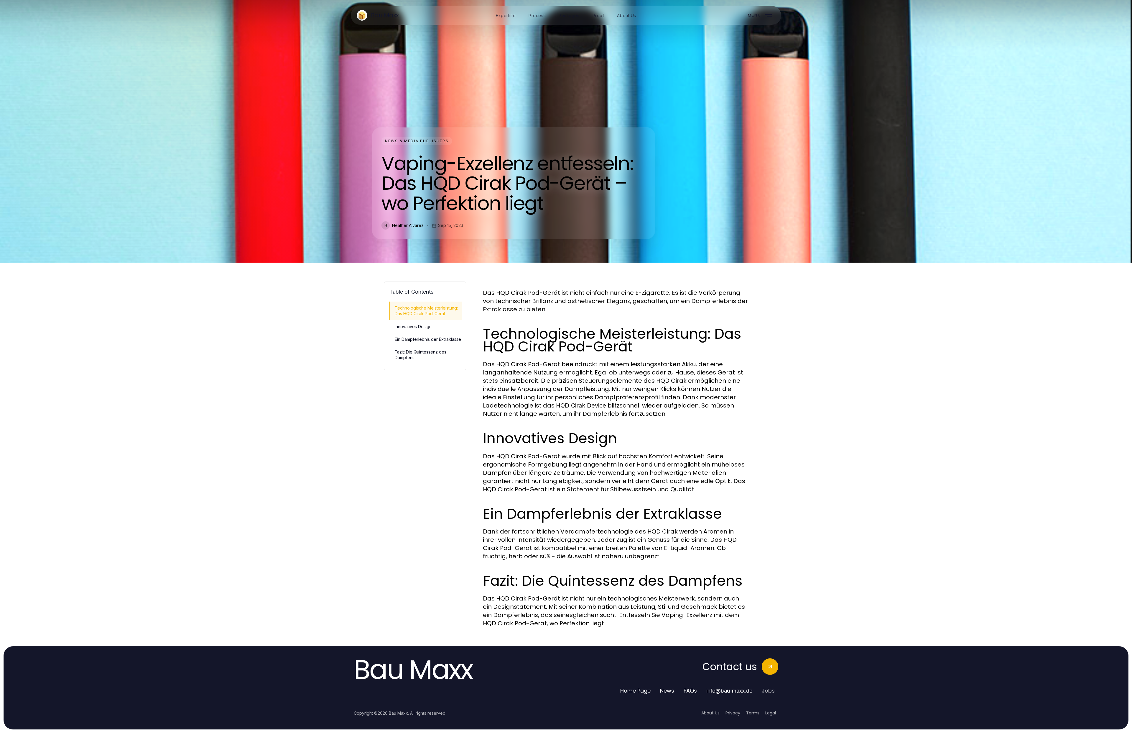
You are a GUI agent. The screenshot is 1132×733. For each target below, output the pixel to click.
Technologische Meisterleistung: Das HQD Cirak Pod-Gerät (426, 310)
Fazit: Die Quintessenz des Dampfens (420, 354)
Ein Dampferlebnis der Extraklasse (428, 339)
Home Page (635, 690)
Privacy (732, 713)
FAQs (690, 690)
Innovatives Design (413, 326)
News (667, 690)
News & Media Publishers (417, 141)
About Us (710, 713)
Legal (770, 713)
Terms (752, 713)
